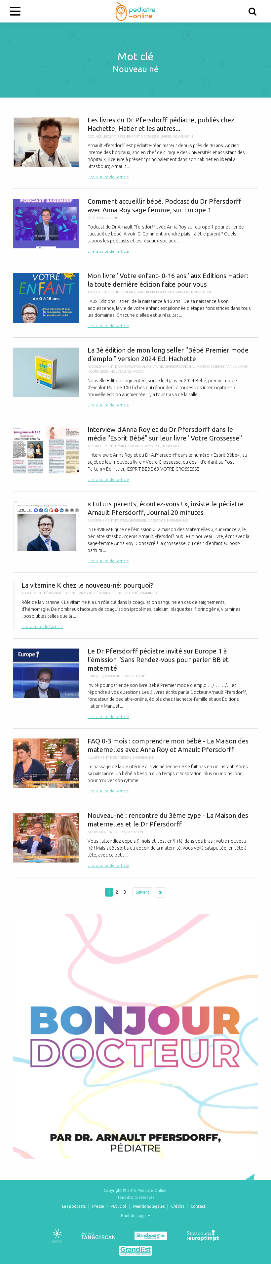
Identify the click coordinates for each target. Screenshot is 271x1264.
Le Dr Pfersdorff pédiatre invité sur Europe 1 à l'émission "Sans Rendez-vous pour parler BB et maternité (135, 683)
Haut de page (134, 1215)
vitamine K (148, 593)
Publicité (119, 1206)
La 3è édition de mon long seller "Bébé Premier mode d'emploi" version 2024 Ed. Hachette (135, 377)
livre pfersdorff (151, 292)
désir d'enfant (128, 446)
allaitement (31, 593)
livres (165, 136)
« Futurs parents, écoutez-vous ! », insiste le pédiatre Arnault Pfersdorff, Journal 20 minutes (135, 531)
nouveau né (183, 136)
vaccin (138, 371)
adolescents (98, 292)
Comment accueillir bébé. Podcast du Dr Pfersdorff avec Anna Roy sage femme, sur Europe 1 (135, 226)
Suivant (142, 892)
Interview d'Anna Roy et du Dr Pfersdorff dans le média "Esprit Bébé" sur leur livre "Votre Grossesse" (135, 454)
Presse (98, 1206)
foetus (121, 520)
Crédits (177, 1206)
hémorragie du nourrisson (68, 593)
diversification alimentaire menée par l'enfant (206, 366)
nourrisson (178, 292)
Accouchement (100, 366)
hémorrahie (105, 593)
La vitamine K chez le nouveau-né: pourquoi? (135, 605)
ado (91, 136)
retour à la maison (126, 832)
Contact (198, 1206)
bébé (121, 136)
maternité (114, 676)
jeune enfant (123, 292)
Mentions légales (149, 1206)
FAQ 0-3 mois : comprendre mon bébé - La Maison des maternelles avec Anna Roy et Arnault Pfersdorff (135, 766)
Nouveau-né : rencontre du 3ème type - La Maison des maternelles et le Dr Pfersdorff (135, 840)
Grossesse (150, 136)
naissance (156, 520)
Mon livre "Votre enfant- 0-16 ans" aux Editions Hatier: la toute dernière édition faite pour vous (135, 300)
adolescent (106, 136)
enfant (133, 136)
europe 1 (95, 676)
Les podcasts (74, 1206)
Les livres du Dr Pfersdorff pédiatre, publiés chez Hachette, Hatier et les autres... (135, 148)
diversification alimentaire (139, 366)
